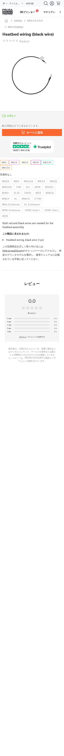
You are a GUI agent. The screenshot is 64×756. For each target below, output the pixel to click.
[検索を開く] (46, 3)
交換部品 (18, 20)
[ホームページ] (7, 20)
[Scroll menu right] (60, 12)
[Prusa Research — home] (7, 12)
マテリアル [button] (49, 11)
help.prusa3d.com (12, 250)
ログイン (22, 336)
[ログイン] (52, 3)
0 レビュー (25, 40)
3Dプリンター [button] (29, 11)
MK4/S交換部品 (15, 26)
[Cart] (58, 3)
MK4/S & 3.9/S (35, 20)
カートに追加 (34, 132)
